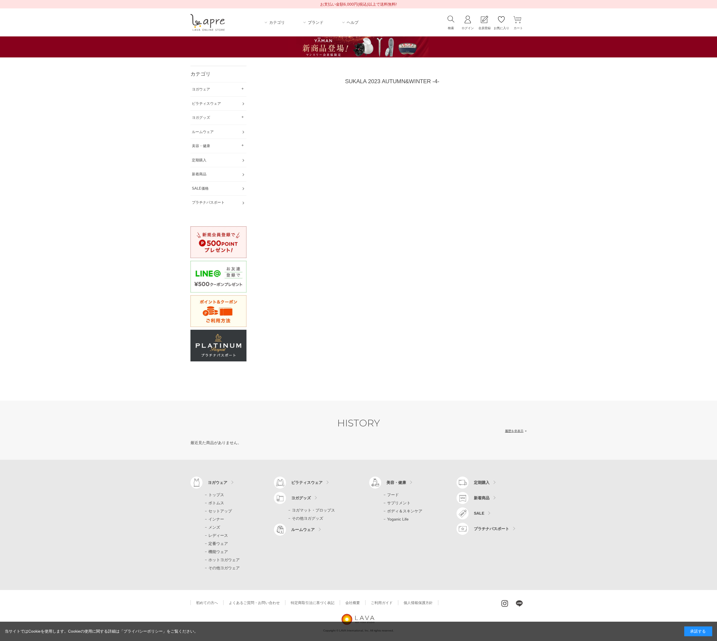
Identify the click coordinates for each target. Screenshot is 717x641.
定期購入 (482, 482)
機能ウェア (218, 551)
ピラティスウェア (307, 482)
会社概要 (352, 603)
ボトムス (216, 503)
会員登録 (484, 28)
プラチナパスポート (491, 528)
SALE (479, 513)
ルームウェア (303, 529)
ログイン (468, 28)
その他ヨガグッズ (307, 518)
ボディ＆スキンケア (404, 511)
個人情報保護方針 (418, 603)
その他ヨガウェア (224, 568)
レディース (218, 535)
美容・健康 (396, 482)
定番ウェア (218, 543)
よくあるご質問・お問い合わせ (254, 603)
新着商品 (482, 498)
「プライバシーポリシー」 (143, 631)
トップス (216, 495)
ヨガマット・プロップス (313, 510)
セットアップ (220, 511)
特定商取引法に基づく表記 (312, 603)
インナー (216, 519)
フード (393, 495)
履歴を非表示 (514, 431)
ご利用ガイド (382, 603)
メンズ (214, 527)
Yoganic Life (398, 519)
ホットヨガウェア (224, 560)
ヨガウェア (217, 482)
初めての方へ (207, 603)
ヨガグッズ (301, 498)
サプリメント (399, 503)
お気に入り (501, 28)
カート (518, 28)
